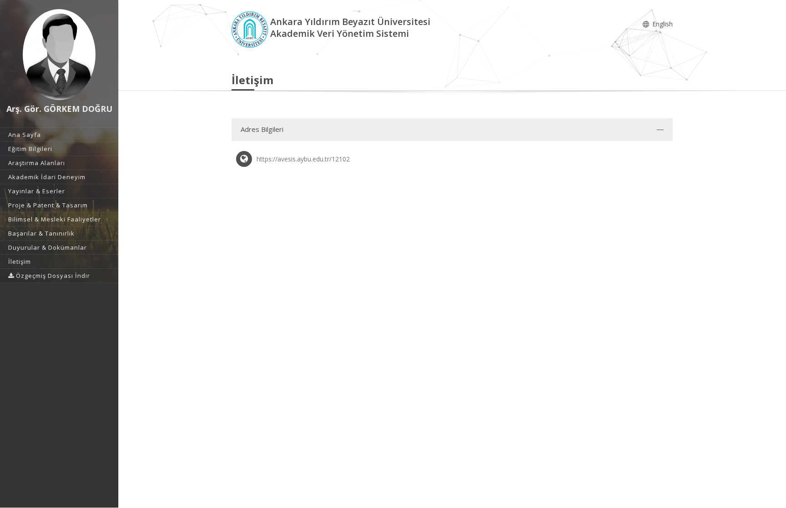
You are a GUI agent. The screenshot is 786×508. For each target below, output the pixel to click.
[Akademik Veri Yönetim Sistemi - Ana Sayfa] (251, 29)
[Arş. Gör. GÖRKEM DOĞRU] (59, 54)
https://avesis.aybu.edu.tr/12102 (303, 159)
